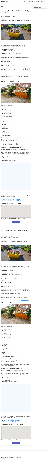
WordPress (31, 464)
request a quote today (24, 79)
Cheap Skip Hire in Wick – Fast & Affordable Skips (15, 11)
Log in (34, 464)
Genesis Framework (27, 464)
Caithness (6, 447)
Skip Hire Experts (4, 1)
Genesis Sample (20, 464)
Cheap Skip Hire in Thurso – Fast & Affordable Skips (12, 200)
